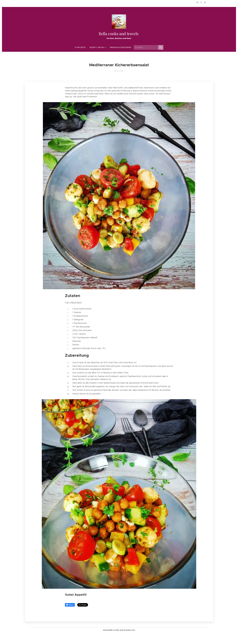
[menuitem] (81, 47)
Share (71, 605)
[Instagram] (201, 2)
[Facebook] (197, 2)
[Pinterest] (204, 2)
